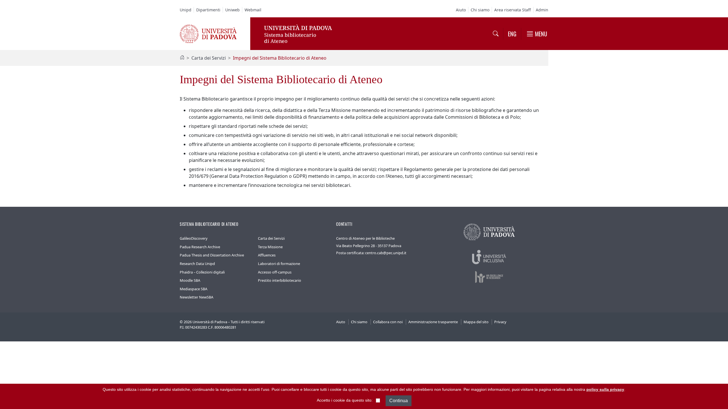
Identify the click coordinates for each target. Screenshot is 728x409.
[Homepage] (182, 58)
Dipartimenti (208, 9)
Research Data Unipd (197, 263)
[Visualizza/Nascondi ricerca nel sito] (495, 33)
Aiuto (461, 9)
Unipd (185, 9)
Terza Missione (270, 246)
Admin (542, 9)
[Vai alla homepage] (208, 33)
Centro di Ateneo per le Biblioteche (365, 238)
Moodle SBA (190, 280)
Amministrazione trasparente (433, 321)
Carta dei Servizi (208, 58)
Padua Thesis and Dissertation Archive (212, 255)
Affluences (267, 255)
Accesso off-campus (274, 272)
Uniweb (232, 9)
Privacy (500, 321)
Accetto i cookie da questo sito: (345, 400)
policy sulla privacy (605, 389)
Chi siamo (480, 9)
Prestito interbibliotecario (279, 280)
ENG (512, 34)
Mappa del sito (476, 321)
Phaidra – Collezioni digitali (202, 272)
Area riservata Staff (512, 9)
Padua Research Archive (200, 246)
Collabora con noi (388, 321)
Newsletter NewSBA (196, 297)
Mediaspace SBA (193, 288)
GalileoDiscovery (194, 238)
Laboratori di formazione (279, 263)
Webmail (253, 9)
